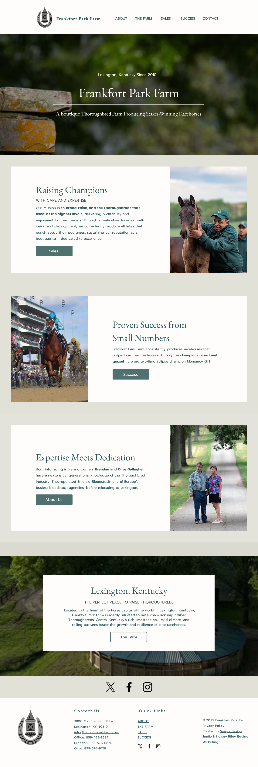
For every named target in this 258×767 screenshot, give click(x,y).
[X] (110, 687)
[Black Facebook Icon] (129, 687)
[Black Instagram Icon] (147, 687)
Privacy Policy (213, 726)
